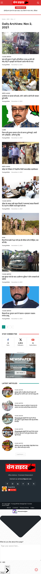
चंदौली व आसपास (6, 93)
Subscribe (33, 338)
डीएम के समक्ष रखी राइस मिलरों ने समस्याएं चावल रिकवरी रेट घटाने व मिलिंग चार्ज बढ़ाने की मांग (20, 204)
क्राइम (3, 237)
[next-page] (12, 327)
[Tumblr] (28, 484)
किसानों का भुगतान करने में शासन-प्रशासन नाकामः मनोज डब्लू (19, 314)
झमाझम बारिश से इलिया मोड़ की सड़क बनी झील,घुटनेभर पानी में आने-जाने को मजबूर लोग (26, 393)
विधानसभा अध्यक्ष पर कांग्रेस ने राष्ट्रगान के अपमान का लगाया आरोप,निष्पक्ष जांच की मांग (26, 406)
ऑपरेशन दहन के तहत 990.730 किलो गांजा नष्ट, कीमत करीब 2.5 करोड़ (26, 446)
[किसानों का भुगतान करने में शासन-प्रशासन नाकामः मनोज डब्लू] (20, 297)
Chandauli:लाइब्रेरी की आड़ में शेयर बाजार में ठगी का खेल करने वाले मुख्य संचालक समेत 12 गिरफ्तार (26, 433)
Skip (2, 573)
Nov (12, 19)
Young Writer (6, 56)
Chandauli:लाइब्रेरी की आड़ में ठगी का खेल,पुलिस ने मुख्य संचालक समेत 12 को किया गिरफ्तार (26, 419)
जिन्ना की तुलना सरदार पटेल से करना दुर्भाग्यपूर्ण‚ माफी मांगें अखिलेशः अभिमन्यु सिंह (19, 133)
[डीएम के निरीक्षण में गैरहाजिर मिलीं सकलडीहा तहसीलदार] (20, 153)
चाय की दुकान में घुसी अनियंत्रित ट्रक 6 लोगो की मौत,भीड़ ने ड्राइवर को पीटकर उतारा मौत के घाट (18, 60)
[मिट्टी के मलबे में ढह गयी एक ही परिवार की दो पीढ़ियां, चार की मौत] (20, 224)
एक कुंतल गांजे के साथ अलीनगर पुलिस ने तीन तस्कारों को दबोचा (20, 278)
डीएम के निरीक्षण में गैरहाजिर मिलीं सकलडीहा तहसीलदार (20, 169)
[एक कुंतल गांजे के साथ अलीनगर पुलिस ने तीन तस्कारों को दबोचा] (20, 261)
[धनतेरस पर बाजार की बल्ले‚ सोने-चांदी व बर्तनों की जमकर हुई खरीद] (20, 80)
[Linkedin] (18, 484)
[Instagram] (13, 484)
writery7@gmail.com (24, 479)
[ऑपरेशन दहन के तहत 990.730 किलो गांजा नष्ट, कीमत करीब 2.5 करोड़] (7, 445)
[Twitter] (34, 484)
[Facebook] (7, 484)
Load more (20, 454)
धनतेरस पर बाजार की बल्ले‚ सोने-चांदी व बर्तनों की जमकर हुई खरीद (20, 97)
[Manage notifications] (36, 569)
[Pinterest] (23, 484)
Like (8, 338)
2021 (8, 19)
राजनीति (4, 130)
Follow (20, 338)
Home (3, 19)
